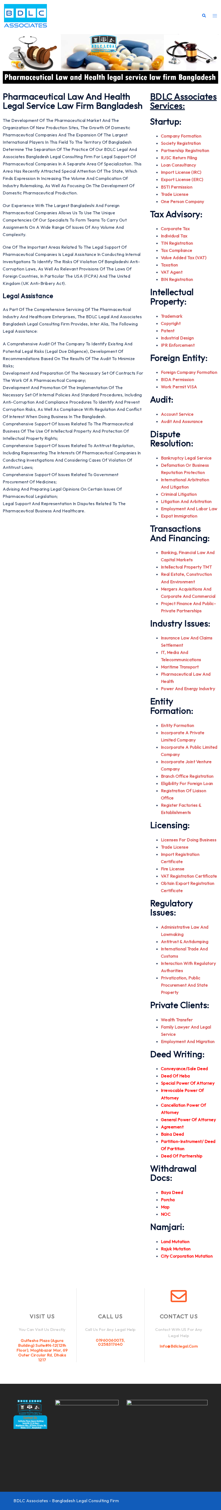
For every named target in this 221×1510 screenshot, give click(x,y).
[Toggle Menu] (215, 15)
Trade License (175, 194)
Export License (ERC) (182, 179)
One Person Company (182, 201)
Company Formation (181, 136)
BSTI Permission (177, 187)
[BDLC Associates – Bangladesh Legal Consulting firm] (25, 15)
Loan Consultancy (178, 165)
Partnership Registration (185, 150)
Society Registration (181, 143)
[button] (204, 15)
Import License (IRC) (181, 172)
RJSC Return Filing (179, 157)
